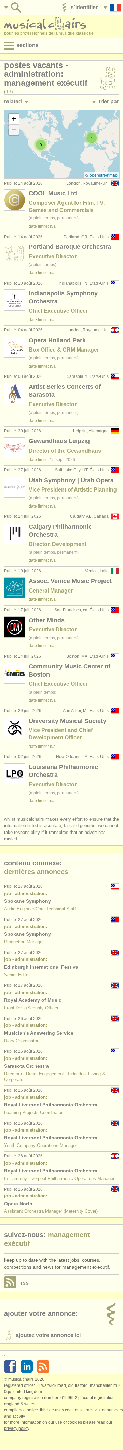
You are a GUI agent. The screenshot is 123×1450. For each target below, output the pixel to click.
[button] (91, 138)
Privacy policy (16, 1428)
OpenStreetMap (104, 175)
